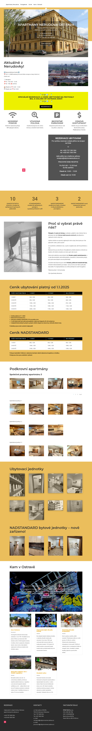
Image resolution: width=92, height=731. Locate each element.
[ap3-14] (36, 435)
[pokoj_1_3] (55, 414)
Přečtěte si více (46, 597)
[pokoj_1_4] (74, 414)
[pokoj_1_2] (36, 414)
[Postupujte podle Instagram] (23, 170)
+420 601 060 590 (69, 152)
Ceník (30, 4)
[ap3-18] (55, 435)
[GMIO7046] (36, 455)
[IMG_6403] (55, 455)
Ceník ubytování (46, 43)
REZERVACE (46, 106)
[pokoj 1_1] (17, 414)
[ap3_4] (74, 388)
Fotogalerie (23, 4)
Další (80, 394)
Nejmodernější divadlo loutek (46, 586)
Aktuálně (12, 675)
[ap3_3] (55, 388)
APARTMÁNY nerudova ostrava (46, 25)
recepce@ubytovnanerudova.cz (68, 158)
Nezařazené (13, 632)
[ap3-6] (17, 455)
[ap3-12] (17, 435)
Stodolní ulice (41, 673)
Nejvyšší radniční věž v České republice (19, 672)
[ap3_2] (36, 388)
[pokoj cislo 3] (74, 455)
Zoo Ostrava (15, 630)
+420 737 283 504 (69, 150)
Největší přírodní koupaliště (68, 630)
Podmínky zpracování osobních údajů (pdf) (21, 326)
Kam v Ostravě (37, 4)
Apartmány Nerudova (12, 4)
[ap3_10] (17, 388)
